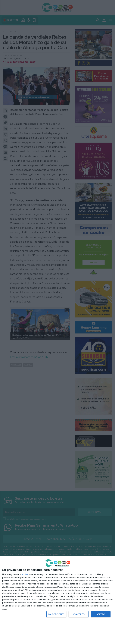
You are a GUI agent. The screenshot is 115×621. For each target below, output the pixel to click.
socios (25, 574)
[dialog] (57, 588)
